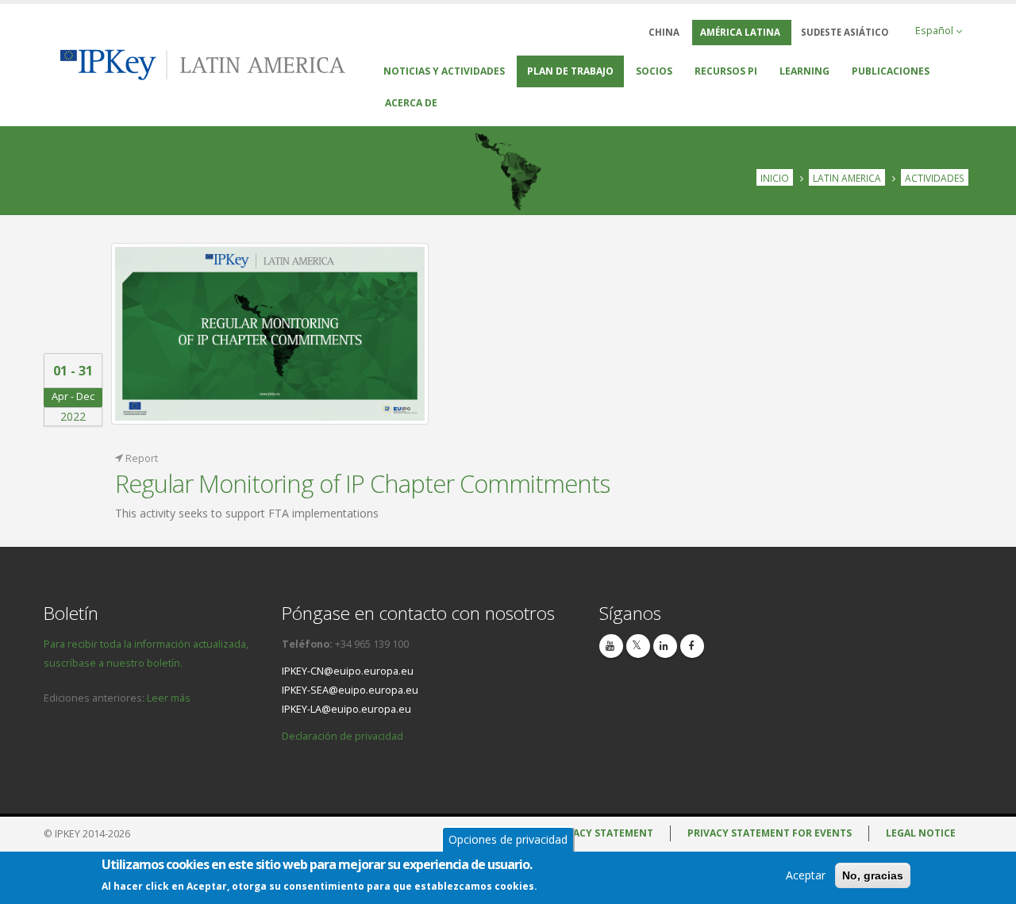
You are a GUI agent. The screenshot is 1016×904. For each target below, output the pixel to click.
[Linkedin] (665, 646)
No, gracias (872, 875)
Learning (804, 71)
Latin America (847, 177)
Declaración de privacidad (342, 736)
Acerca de (411, 103)
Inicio (774, 177)
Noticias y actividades (444, 71)
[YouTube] (611, 646)
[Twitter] (638, 646)
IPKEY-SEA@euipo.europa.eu (350, 690)
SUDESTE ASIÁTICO (844, 32)
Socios (654, 71)
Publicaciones (890, 71)
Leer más (168, 698)
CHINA (663, 32)
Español (935, 30)
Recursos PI (726, 71)
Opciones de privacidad (508, 839)
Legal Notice (921, 833)
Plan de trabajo (570, 71)
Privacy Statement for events (769, 833)
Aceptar (806, 875)
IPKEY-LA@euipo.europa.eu (346, 709)
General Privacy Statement (578, 833)
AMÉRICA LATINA (740, 32)
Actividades (934, 177)
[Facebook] (692, 646)
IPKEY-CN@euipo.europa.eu (348, 671)
